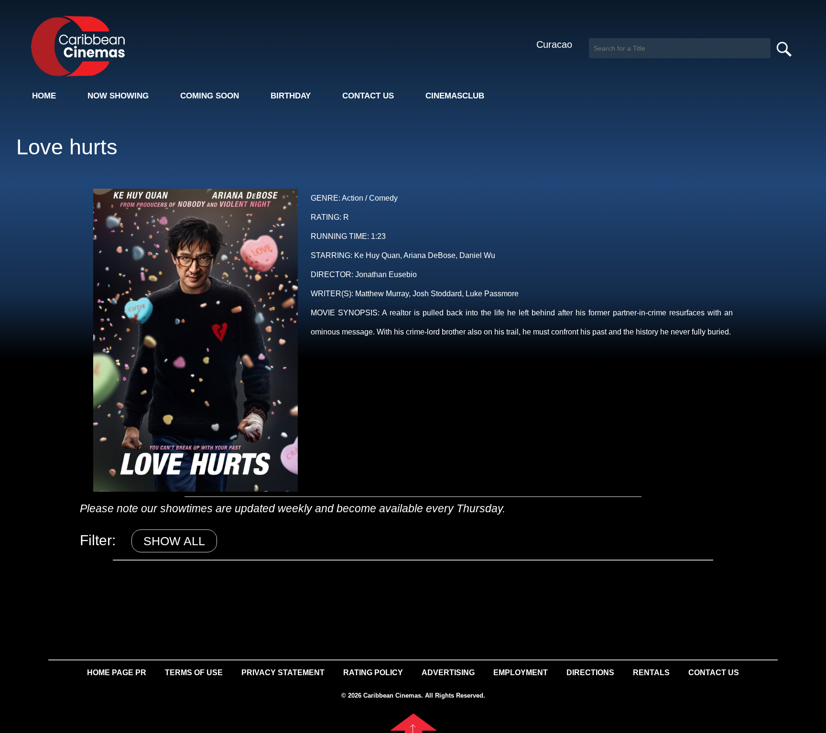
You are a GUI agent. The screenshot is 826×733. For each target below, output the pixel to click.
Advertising (448, 672)
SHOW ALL (174, 541)
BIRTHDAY (291, 95)
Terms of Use (194, 672)
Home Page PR (116, 672)
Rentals (651, 672)
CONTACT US (368, 95)
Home (44, 95)
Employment (520, 672)
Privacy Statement (283, 672)
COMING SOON (209, 95)
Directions (590, 672)
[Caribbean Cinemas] (70, 46)
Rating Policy (373, 672)
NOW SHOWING (118, 95)
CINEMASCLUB (454, 95)
